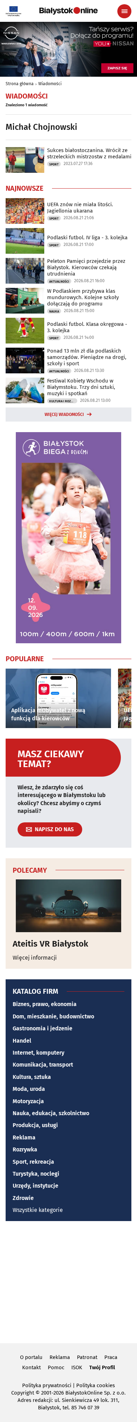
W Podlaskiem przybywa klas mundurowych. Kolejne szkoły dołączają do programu (83, 297)
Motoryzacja (28, 1101)
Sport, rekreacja (33, 1161)
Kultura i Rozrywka (63, 401)
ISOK (76, 1367)
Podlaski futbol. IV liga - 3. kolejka (87, 237)
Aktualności (59, 281)
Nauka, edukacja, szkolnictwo (51, 1113)
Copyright (22, 1393)
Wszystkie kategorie (38, 1210)
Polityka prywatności (46, 1385)
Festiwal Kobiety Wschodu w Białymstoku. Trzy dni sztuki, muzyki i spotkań (81, 387)
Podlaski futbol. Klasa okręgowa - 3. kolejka (87, 327)
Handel (22, 1040)
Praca (110, 1357)
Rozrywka (25, 1149)
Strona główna (20, 83)
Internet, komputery (38, 1052)
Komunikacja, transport (43, 1064)
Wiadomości (49, 83)
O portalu (31, 1357)
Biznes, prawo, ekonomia (45, 1004)
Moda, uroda (29, 1089)
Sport (54, 164)
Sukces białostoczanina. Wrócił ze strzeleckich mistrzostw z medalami (89, 153)
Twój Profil (102, 1367)
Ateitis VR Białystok (50, 943)
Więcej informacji (35, 957)
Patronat (87, 1357)
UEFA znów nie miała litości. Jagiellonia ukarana (80, 207)
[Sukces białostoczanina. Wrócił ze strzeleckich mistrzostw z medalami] (25, 160)
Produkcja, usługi (35, 1125)
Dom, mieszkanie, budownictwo (53, 1016)
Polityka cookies (95, 1385)
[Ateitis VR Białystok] (68, 905)
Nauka (54, 311)
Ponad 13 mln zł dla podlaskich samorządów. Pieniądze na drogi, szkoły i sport (86, 357)
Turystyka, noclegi (36, 1173)
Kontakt (31, 1367)
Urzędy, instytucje (35, 1185)
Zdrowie (23, 1198)
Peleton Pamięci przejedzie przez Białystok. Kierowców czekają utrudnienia (86, 267)
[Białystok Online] (68, 11)
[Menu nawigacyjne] (124, 11)
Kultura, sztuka (32, 1077)
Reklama (24, 1137)
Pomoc (56, 1367)
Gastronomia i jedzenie (42, 1028)
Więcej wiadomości (64, 414)
